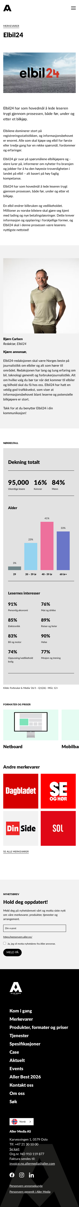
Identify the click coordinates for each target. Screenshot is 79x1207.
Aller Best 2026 (25, 1077)
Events (16, 1069)
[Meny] (72, 8)
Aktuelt (17, 1060)
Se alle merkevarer (16, 851)
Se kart (14, 1149)
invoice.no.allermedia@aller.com (32, 1163)
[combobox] (22, 1121)
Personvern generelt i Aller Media (30, 1191)
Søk (13, 1102)
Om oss (17, 1093)
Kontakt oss (21, 1085)
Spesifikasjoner (25, 1044)
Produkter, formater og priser (39, 1027)
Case (14, 1052)
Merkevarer (11, 26)
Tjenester (19, 1036)
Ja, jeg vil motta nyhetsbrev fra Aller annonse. (31, 944)
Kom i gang (21, 1011)
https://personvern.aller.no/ (17, 937)
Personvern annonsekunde (26, 1186)
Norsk (22, 1121)
